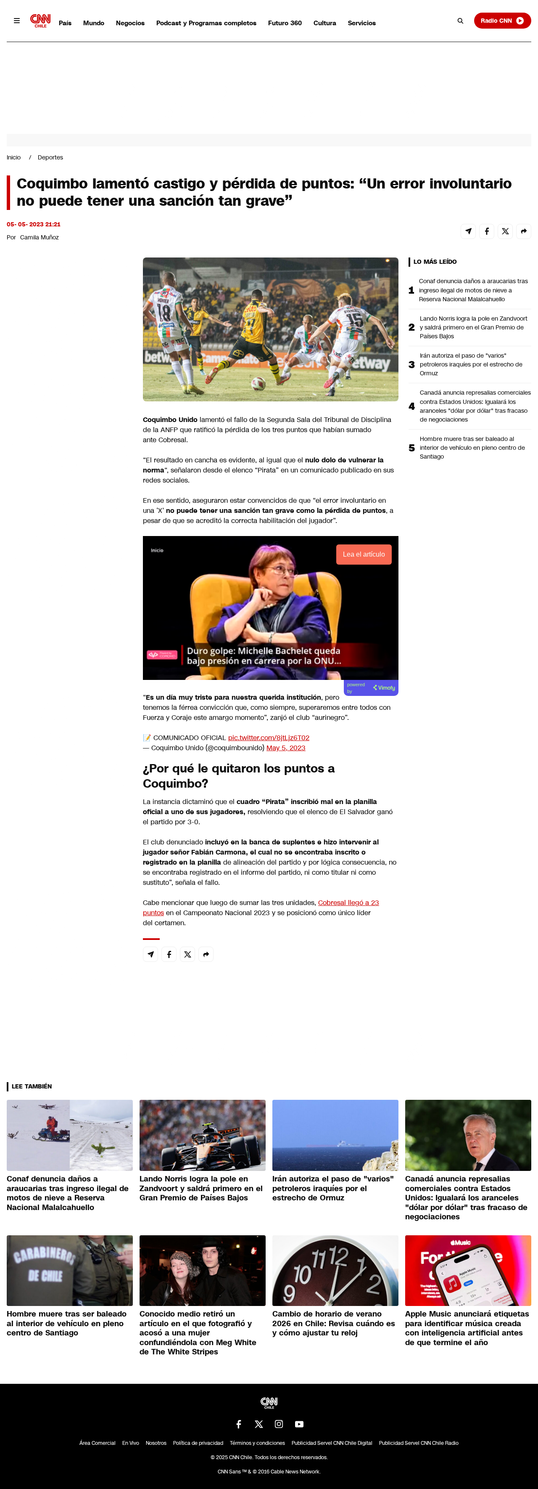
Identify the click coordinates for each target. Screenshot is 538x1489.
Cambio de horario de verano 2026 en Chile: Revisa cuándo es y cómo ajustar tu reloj (333, 1323)
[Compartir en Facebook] (486, 231)
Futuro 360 (285, 23)
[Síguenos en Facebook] (238, 1424)
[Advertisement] (70, 739)
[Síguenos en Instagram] (279, 1424)
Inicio (14, 157)
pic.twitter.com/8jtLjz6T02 (268, 738)
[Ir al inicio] (40, 21)
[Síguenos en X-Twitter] (259, 1424)
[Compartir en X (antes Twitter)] (505, 231)
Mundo (93, 23)
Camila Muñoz (39, 237)
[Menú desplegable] (17, 21)
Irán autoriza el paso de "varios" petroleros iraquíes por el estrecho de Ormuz (471, 364)
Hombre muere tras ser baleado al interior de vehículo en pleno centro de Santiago (472, 448)
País (65, 23)
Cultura (325, 23)
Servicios (362, 23)
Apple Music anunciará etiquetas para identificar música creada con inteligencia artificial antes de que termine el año (467, 1328)
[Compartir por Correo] (468, 231)
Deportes (50, 157)
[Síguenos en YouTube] (299, 1424)
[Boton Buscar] (461, 21)
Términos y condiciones (257, 1443)
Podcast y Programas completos (206, 23)
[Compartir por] (523, 231)
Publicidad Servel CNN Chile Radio (419, 1443)
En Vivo (130, 1443)
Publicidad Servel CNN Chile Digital (332, 1443)
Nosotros (156, 1443)
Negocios (130, 23)
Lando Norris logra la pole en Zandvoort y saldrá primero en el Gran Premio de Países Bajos (473, 327)
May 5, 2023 (286, 748)
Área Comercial (97, 1443)
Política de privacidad (198, 1443)
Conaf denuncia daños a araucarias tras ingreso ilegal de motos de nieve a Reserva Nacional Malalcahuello (473, 290)
